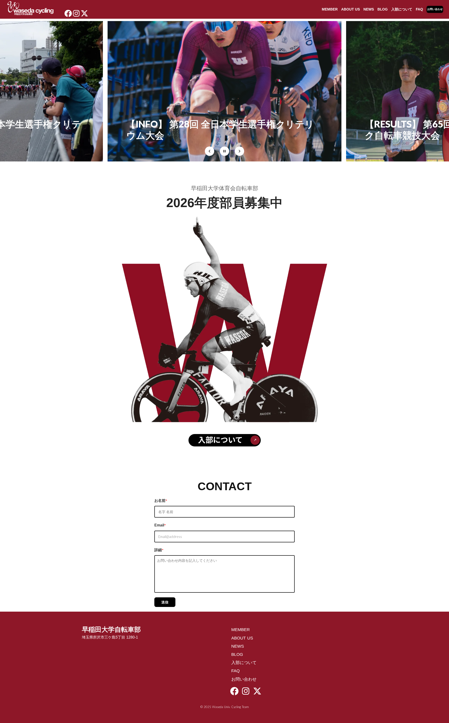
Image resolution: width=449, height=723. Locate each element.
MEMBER (330, 9)
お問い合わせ (244, 679)
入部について (401, 9)
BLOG (382, 9)
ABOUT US (350, 9)
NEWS (368, 9)
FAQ (419, 9)
